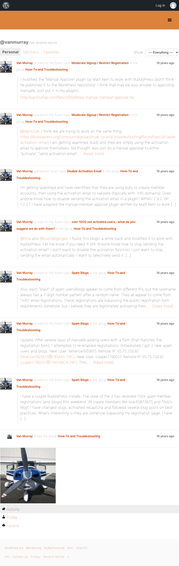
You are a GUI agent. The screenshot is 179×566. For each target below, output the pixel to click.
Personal (10, 52)
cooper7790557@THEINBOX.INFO (49, 362)
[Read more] (93, 153)
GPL (7, 557)
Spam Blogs (80, 273)
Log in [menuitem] (160, 5)
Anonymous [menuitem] (173, 5)
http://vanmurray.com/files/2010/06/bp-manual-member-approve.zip (77, 97)
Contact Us (20, 557)
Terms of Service (53, 557)
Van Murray (24, 63)
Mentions (31, 52)
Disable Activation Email (84, 171)
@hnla (25, 238)
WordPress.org (14, 548)
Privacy (35, 557)
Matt (70, 548)
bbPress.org (33, 548)
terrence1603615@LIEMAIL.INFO (47, 356)
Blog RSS (82, 548)
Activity (13, 509)
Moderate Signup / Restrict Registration (100, 63)
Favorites (51, 52)
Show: (139, 52)
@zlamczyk (29, 131)
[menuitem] (6, 5)
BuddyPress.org (7, 20)
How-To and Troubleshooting (46, 69)
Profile (12, 517)
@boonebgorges (54, 238)
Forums (13, 525)
